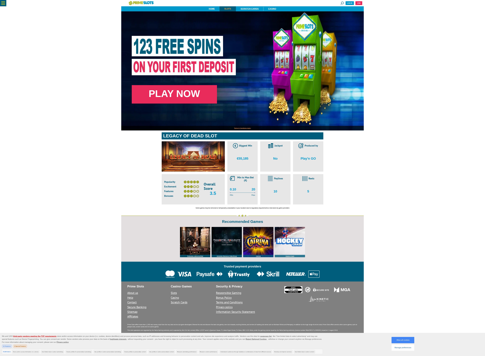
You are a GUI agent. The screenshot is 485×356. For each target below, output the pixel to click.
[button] (3, 3)
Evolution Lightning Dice (195, 256)
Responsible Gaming (228, 293)
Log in (349, 3)
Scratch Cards (250, 9)
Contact (132, 302)
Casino (272, 9)
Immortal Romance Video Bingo (227, 256)
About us (132, 293)
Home (212, 9)
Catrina (258, 256)
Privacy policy (224, 307)
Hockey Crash (290, 256)
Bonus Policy (224, 297)
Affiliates (132, 316)
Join (359, 3)
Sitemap (132, 312)
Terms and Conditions (229, 302)
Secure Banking (136, 307)
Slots (227, 9)
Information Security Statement (235, 312)
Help (130, 297)
